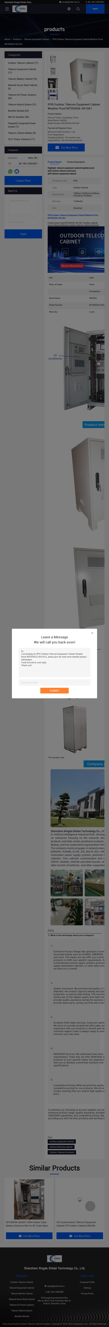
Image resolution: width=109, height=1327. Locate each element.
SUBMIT (54, 690)
